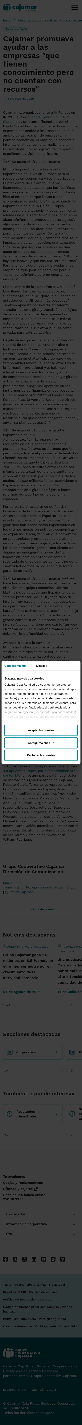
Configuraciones (39, 742)
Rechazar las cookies (41, 755)
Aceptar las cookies (41, 730)
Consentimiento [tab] (15, 665)
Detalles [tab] (41, 665)
